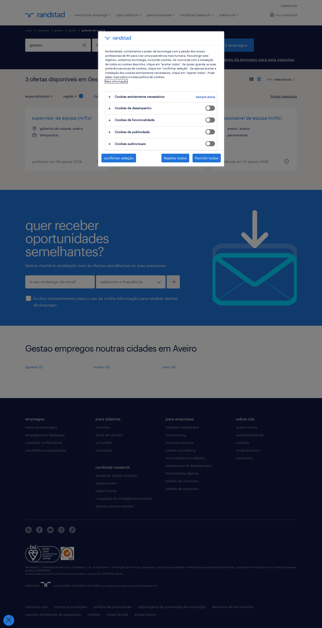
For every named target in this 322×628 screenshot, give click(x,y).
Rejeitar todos (175, 158)
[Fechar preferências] (8, 620)
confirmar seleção (119, 158)
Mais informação (116, 81)
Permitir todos (206, 158)
